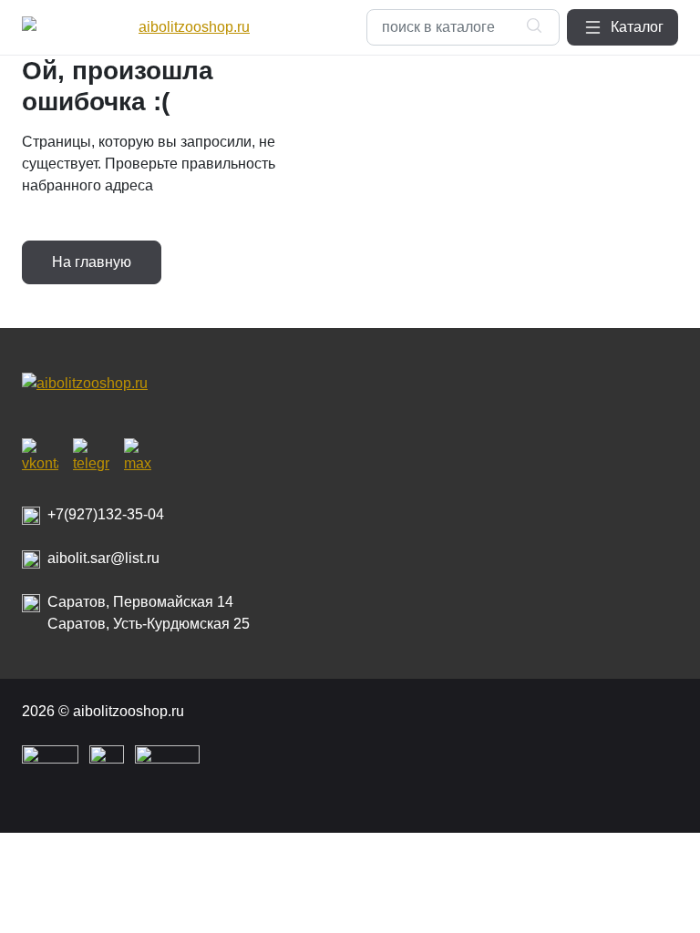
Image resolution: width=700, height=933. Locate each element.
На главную (91, 262)
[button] (622, 27)
